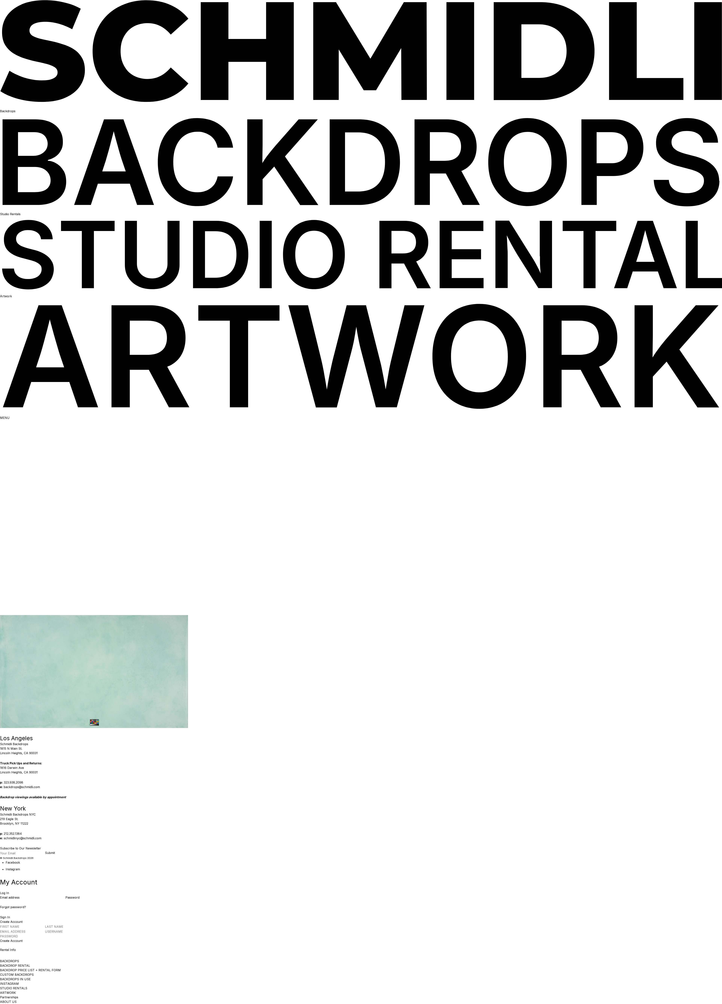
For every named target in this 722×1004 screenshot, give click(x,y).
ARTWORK (8, 993)
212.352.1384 (13, 834)
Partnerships (9, 997)
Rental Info (8, 950)
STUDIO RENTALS (13, 988)
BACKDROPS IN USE (15, 979)
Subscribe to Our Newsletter (20, 848)
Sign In (5, 917)
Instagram (13, 869)
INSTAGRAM (9, 984)
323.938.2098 (13, 782)
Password (72, 897)
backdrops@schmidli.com (22, 787)
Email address (10, 897)
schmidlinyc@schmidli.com (22, 838)
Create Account (11, 941)
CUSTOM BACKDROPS (17, 975)
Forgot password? (13, 907)
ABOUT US (8, 1002)
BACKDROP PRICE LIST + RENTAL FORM (30, 970)
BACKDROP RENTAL (15, 965)
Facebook (13, 862)
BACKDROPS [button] (9, 961)
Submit (50, 853)
